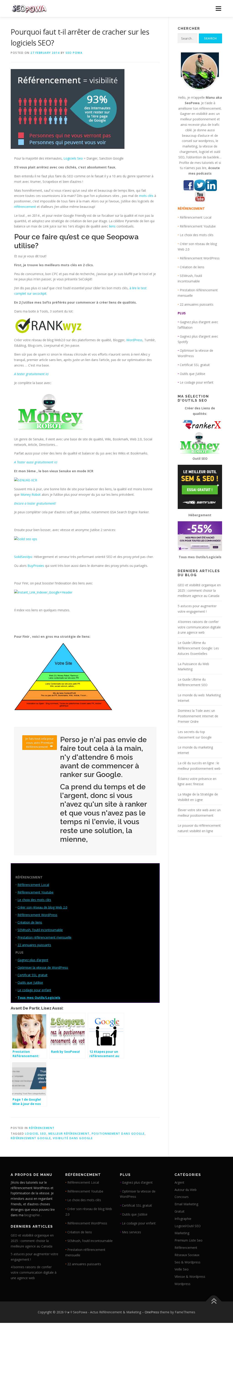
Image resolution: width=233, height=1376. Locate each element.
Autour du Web (186, 1190)
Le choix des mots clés (34, 900)
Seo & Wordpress (187, 1262)
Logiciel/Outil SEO (188, 1226)
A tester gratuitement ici (31, 374)
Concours (182, 1197)
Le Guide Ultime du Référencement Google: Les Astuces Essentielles (198, 648)
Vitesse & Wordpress (190, 1276)
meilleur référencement (69, 1134)
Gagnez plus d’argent (33, 960)
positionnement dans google (118, 1134)
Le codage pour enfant (34, 990)
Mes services (131, 1232)
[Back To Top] (214, 1301)
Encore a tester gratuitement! (35, 503)
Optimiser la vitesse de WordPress (43, 967)
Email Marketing (186, 1204)
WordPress (134, 340)
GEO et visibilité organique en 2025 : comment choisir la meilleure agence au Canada (199, 590)
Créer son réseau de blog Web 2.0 (42, 907)
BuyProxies (36, 565)
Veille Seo (182, 1269)
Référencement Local (33, 885)
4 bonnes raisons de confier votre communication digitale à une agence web (199, 627)
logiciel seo (35, 1134)
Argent (179, 1182)
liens (112, 226)
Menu (218, 8)
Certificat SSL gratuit (33, 975)
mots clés (146, 196)
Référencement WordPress (37, 915)
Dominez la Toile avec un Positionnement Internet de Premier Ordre (198, 716)
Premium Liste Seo (189, 1240)
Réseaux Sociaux (187, 1255)
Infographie (183, 1218)
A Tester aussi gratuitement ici (35, 462)
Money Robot (30, 494)
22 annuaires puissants (34, 945)
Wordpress (182, 1284)
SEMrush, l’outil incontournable (40, 930)
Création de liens (30, 922)
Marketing (182, 1233)
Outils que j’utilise (30, 982)
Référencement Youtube (35, 892)
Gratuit (180, 1211)
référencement (25, 206)
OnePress (152, 1312)
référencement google (31, 1138)
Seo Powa (74, 53)
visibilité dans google (73, 1138)
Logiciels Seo (73, 158)
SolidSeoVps (23, 557)
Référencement (42, 1128)
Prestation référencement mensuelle (44, 937)
